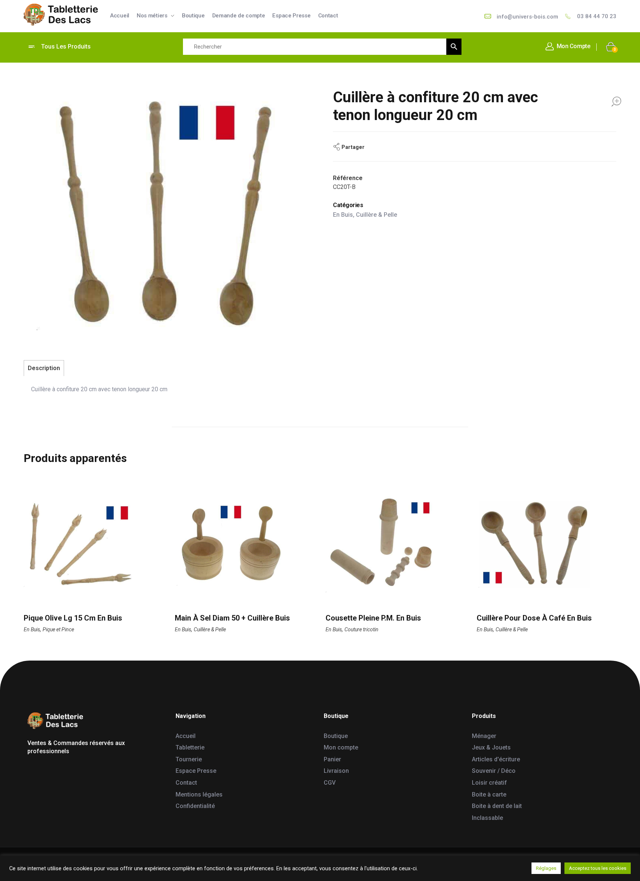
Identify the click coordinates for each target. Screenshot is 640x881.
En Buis (343, 214)
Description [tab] (44, 368)
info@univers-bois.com (527, 16)
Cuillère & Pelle (376, 214)
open (616, 101)
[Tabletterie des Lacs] (61, 15)
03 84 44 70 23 (596, 16)
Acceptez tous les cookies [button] (597, 868)
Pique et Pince (58, 629)
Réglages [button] (546, 868)
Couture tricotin (361, 629)
